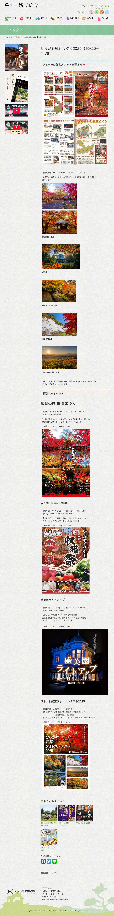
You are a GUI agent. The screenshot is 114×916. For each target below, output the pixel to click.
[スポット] (41, 20)
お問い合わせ (104, 6)
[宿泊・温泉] (72, 20)
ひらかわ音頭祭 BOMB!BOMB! (64, 824)
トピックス (52, 873)
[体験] (57, 20)
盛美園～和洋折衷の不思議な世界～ (49, 824)
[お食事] (88, 20)
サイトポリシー (104, 9)
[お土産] (103, 20)
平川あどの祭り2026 (83, 823)
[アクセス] (10, 20)
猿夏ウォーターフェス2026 (48, 849)
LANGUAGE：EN (91, 6)
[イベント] (26, 20)
